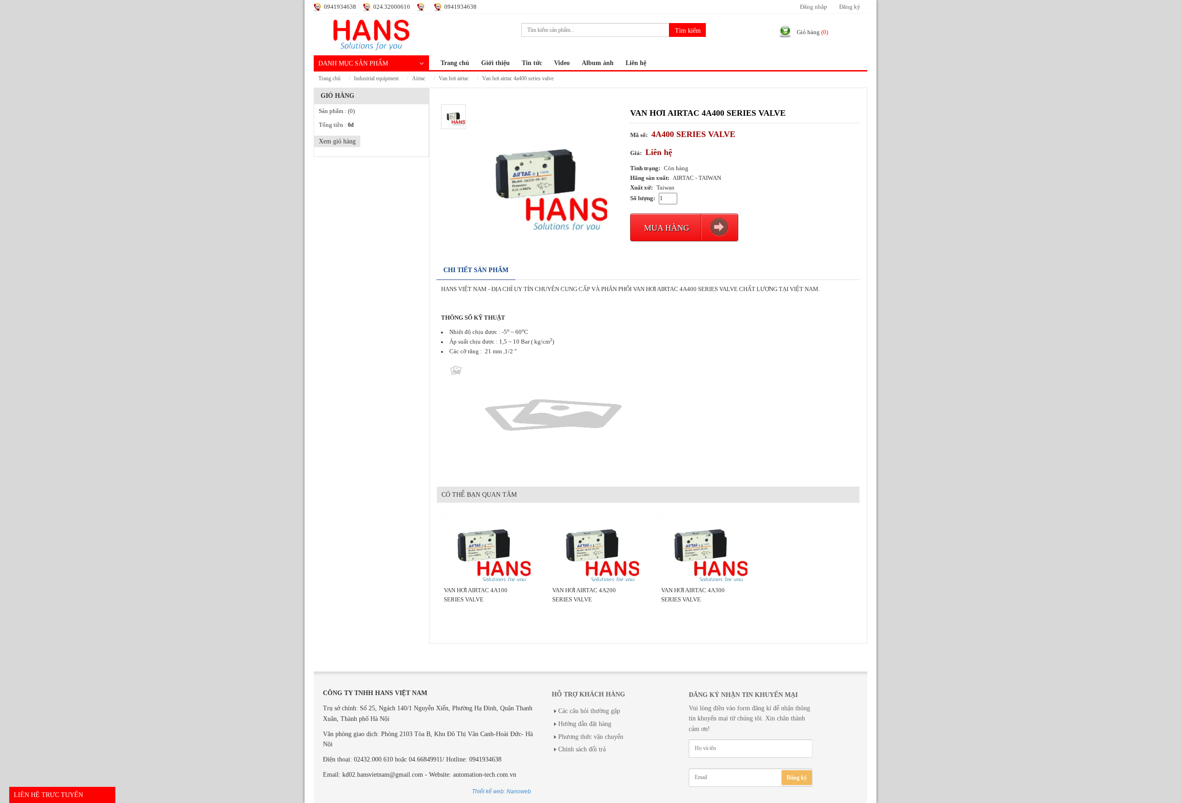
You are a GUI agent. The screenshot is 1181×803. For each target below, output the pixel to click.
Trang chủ (455, 62)
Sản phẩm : (337, 111)
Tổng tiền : (336, 125)
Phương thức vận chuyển (590, 736)
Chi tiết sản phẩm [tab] (475, 270)
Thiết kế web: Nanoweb (501, 791)
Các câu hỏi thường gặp (589, 711)
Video (562, 62)
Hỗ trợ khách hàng (588, 694)
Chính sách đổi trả (582, 749)
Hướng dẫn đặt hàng (584, 723)
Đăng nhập (813, 7)
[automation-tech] (371, 33)
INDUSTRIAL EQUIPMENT (376, 79)
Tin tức (532, 62)
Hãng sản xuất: (649, 178)
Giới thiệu (495, 62)
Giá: (636, 153)
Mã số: (639, 135)
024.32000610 (391, 7)
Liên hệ (636, 62)
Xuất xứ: (641, 187)
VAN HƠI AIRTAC (454, 79)
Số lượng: (642, 198)
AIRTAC (418, 79)
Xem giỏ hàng (337, 141)
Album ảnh (598, 62)
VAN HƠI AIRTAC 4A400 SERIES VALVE (518, 79)
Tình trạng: (645, 168)
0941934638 (340, 7)
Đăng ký (849, 7)
